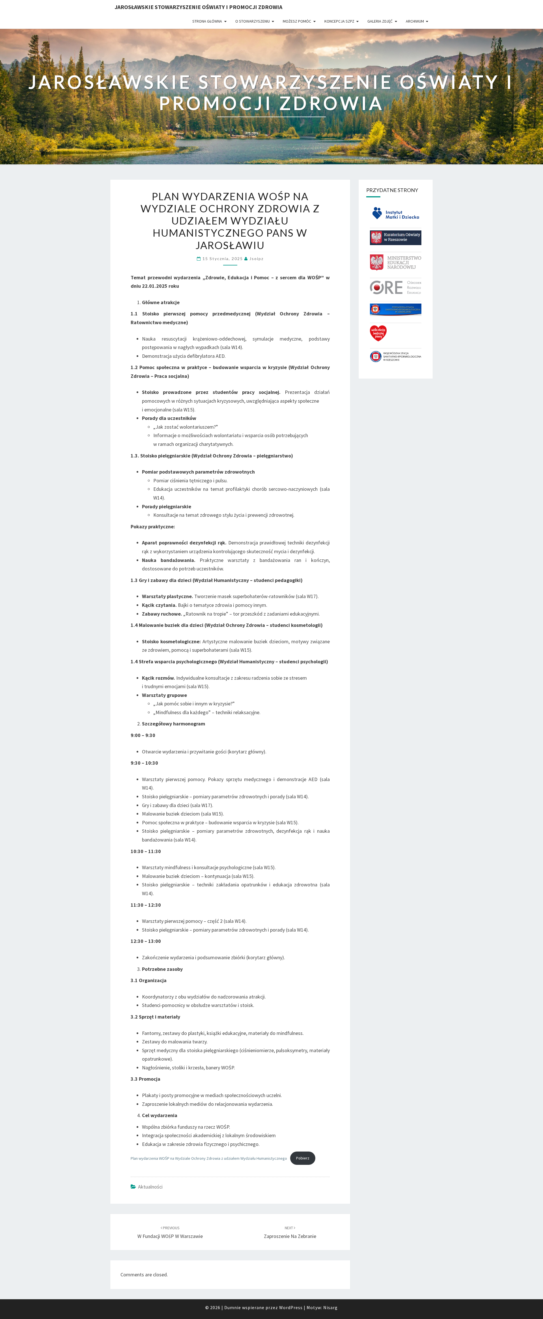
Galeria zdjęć (380, 21)
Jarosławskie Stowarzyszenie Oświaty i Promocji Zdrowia (198, 6)
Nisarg (330, 1307)
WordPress (291, 1307)
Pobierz (302, 1158)
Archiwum (415, 21)
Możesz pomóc (297, 21)
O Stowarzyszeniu (252, 21)
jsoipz (256, 258)
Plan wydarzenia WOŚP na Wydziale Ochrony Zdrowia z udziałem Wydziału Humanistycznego (209, 1158)
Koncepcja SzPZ (339, 21)
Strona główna (207, 21)
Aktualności (150, 1186)
